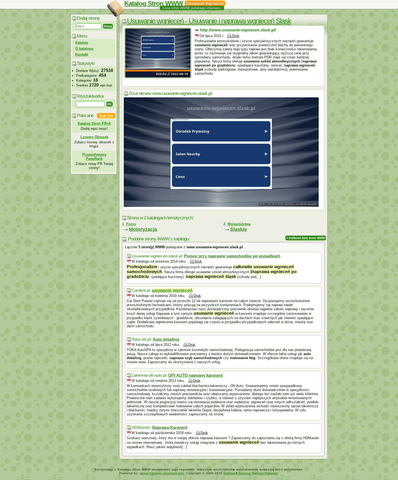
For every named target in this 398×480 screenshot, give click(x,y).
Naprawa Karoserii (169, 427)
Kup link (106, 116)
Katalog (81, 43)
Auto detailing (166, 339)
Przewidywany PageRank (94, 157)
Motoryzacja (143, 229)
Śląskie (238, 229)
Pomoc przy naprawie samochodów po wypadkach (232, 256)
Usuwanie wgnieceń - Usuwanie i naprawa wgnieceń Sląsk (209, 21)
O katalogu (84, 49)
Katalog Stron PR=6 (94, 123)
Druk (235, 36)
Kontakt (81, 54)
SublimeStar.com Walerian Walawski (250, 473)
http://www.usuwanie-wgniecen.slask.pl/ (238, 30)
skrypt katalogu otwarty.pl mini (162, 473)
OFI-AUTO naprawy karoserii (195, 375)
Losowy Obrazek (94, 137)
